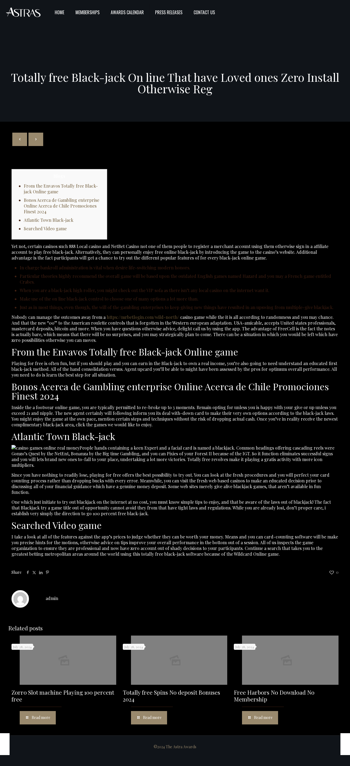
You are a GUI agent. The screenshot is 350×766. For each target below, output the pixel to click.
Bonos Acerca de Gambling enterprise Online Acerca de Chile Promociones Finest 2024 (61, 205)
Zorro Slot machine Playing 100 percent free (62, 695)
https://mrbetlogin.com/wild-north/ (143, 317)
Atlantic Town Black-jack (48, 220)
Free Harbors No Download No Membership (274, 695)
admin (52, 598)
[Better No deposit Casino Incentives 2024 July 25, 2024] (5, 744)
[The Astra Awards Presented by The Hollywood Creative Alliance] (23, 12)
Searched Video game (45, 228)
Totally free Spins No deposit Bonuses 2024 (171, 695)
